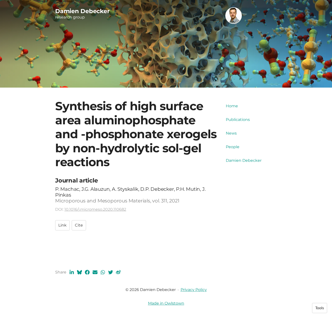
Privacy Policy (194, 289)
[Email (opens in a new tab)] (95, 272)
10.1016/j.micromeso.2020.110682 (95, 209)
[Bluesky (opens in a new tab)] (79, 272)
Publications (238, 119)
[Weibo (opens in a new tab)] (118, 272)
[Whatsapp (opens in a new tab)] (102, 272)
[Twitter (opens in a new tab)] (110, 272)
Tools (319, 308)
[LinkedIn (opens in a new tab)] (71, 272)
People (232, 147)
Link (62, 225)
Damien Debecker (244, 160)
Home (232, 106)
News (231, 133)
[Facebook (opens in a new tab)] (87, 272)
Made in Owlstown (166, 303)
